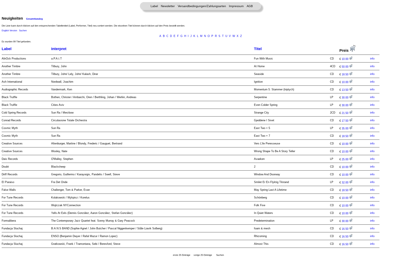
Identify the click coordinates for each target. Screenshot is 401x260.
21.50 (345, 113)
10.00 (345, 59)
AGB (250, 6)
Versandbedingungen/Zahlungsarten (202, 6)
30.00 (345, 97)
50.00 (345, 66)
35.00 (345, 128)
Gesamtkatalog (34, 19)
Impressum (236, 6)
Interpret (58, 49)
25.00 (345, 159)
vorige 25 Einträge (203, 255)
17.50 (345, 120)
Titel (258, 49)
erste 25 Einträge (181, 255)
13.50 (345, 89)
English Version (9, 30)
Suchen (23, 30)
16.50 (345, 228)
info (372, 58)
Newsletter (168, 6)
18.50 (345, 74)
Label (154, 6)
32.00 (345, 182)
